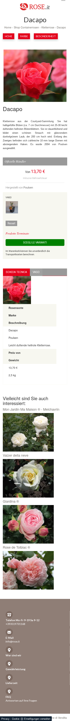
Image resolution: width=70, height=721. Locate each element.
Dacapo (61, 27)
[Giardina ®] (33, 524)
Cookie (15, 718)
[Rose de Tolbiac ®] (33, 570)
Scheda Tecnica (16, 272)
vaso (36, 272)
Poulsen (28, 187)
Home (7, 27)
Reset (11, 223)
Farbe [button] (24, 36)
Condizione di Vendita (54, 718)
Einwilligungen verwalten (37, 718)
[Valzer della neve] (33, 478)
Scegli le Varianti (35, 242)
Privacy (5, 718)
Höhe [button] (8, 36)
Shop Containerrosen (26, 27)
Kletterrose (47, 27)
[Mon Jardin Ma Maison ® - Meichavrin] (33, 432)
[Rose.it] (35, 5)
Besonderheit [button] (46, 36)
